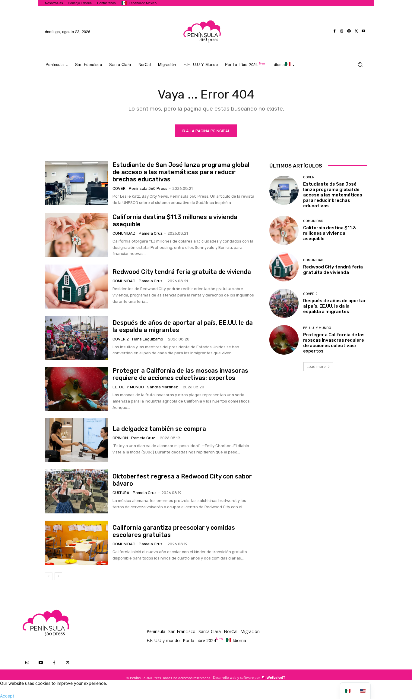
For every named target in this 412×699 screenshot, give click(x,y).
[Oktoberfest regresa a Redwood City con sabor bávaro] (76, 491)
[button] (360, 65)
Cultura (121, 493)
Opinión (120, 438)
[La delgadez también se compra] (76, 440)
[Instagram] (341, 31)
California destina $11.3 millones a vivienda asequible (329, 233)
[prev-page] (48, 576)
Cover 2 (121, 339)
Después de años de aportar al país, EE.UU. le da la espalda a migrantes (334, 306)
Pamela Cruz (151, 233)
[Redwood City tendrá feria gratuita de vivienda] (76, 287)
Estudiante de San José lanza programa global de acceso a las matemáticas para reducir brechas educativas (181, 172)
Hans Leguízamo (147, 339)
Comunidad (124, 233)
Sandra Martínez (162, 387)
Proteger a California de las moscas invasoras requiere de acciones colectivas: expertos (180, 374)
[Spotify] (349, 31)
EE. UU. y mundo (128, 387)
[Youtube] (363, 31)
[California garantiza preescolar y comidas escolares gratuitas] (76, 543)
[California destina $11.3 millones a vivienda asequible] (76, 235)
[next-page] (58, 576)
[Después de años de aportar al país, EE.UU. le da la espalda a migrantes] (76, 338)
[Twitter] (356, 31)
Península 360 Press (148, 188)
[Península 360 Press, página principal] (202, 31)
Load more (316, 366)
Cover (119, 188)
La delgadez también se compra (159, 428)
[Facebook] (334, 31)
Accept (7, 695)
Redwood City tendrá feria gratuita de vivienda (182, 271)
